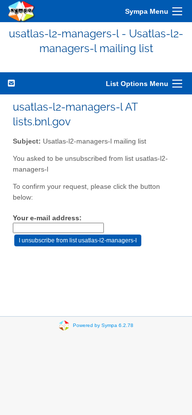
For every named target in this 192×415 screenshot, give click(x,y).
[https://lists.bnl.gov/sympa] (21, 11)
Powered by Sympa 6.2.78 (103, 324)
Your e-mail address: (47, 218)
